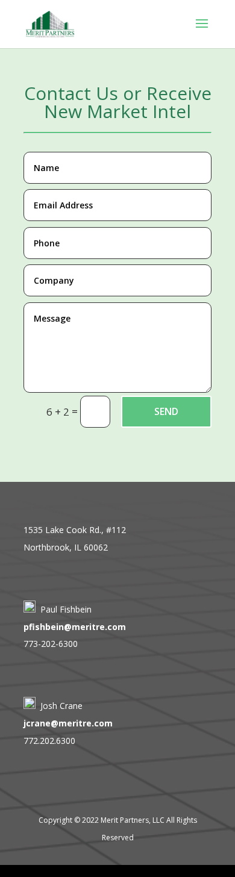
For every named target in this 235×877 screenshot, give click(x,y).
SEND (166, 411)
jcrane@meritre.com (68, 723)
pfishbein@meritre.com (75, 626)
